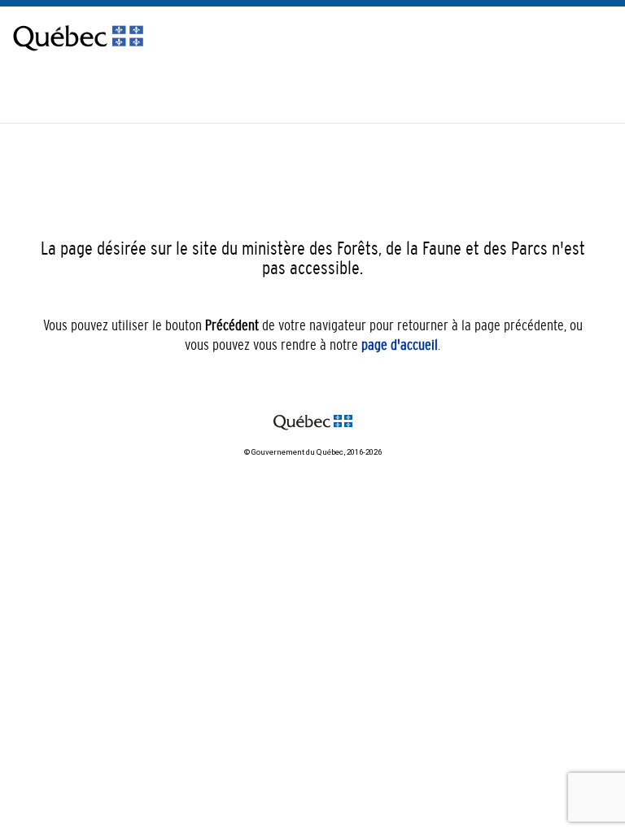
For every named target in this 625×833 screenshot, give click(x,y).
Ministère (599, 91)
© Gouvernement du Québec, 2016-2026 (313, 451)
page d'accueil (399, 345)
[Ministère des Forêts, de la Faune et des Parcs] (78, 54)
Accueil (549, 91)
